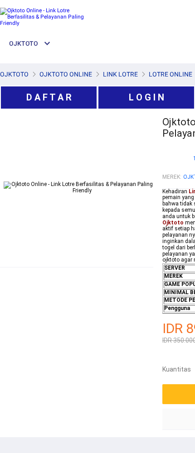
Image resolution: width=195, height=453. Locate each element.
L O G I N (146, 97)
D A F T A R (49, 97)
